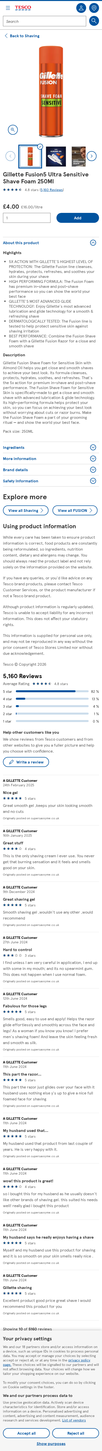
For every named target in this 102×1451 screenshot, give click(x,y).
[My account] (81, 8)
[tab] (30, 156)
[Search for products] (94, 21)
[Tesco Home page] (23, 8)
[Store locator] (94, 8)
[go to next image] (92, 156)
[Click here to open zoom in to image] (13, 130)
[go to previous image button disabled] (10, 156)
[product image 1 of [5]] (51, 91)
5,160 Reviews (52, 189)
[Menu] (8, 8)
